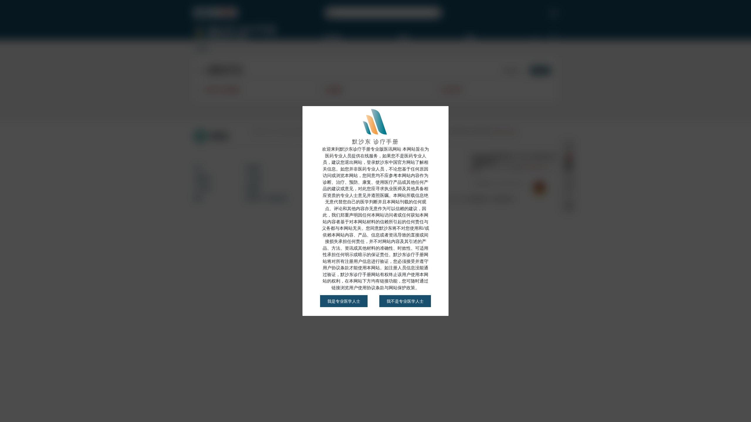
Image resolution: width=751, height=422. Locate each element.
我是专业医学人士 (343, 301)
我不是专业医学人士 (405, 301)
